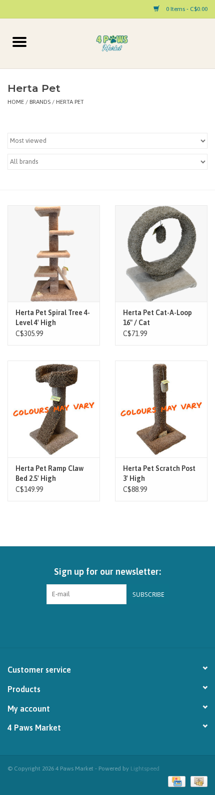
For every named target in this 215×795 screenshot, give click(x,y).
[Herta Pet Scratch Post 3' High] (161, 409)
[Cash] (197, 781)
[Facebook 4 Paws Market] (99, 625)
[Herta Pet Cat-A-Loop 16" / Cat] (161, 253)
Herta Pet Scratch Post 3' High (159, 473)
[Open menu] (19, 41)
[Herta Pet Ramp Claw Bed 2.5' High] (54, 409)
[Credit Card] (175, 781)
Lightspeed (145, 768)
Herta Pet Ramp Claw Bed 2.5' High (50, 473)
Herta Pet (70, 101)
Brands (40, 101)
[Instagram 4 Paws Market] (116, 625)
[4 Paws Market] (127, 43)
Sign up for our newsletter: (107, 571)
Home (16, 101)
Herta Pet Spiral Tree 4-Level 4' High (53, 318)
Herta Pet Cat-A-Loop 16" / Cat (157, 318)
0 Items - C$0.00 (186, 8)
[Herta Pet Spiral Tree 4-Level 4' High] (54, 253)
